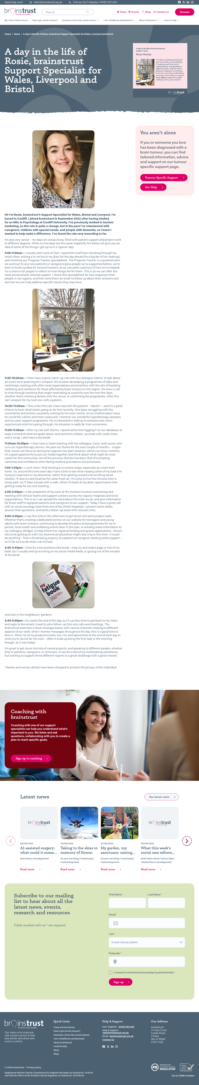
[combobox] (64, 12)
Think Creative (182, 1075)
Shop (56, 1054)
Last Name (155, 894)
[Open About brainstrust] (158, 20)
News (17, 34)
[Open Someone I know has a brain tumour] (98, 20)
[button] (187, 841)
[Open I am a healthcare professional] (134, 20)
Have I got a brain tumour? (66, 1031)
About (62, 1042)
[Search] (90, 12)
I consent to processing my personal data (144, 972)
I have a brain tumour (64, 1027)
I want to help (60, 1046)
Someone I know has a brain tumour (71, 1035)
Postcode (115, 953)
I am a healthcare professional (68, 1038)
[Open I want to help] (178, 20)
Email (113, 914)
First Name (116, 894)
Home (8, 34)
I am (112, 934)
